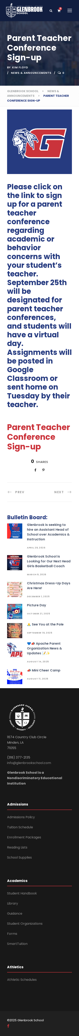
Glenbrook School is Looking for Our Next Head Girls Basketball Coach (48, 561)
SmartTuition (17, 943)
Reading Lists (17, 847)
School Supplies (19, 857)
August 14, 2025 (38, 661)
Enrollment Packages (24, 837)
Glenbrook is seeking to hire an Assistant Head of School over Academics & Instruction (48, 532)
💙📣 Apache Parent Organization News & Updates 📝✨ (44, 648)
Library (12, 903)
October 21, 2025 (38, 613)
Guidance (14, 913)
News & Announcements (31, 73)
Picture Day (36, 605)
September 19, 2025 (39, 632)
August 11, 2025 (37, 678)
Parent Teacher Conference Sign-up (38, 437)
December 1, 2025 (38, 596)
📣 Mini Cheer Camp (43, 670)
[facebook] (8, 1026)
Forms (12, 933)
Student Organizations (25, 923)
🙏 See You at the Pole (45, 624)
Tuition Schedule (20, 827)
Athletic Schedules (22, 979)
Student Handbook (22, 893)
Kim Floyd (20, 67)
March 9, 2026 (36, 574)
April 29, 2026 (36, 547)
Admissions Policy (21, 817)
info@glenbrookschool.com (29, 763)
